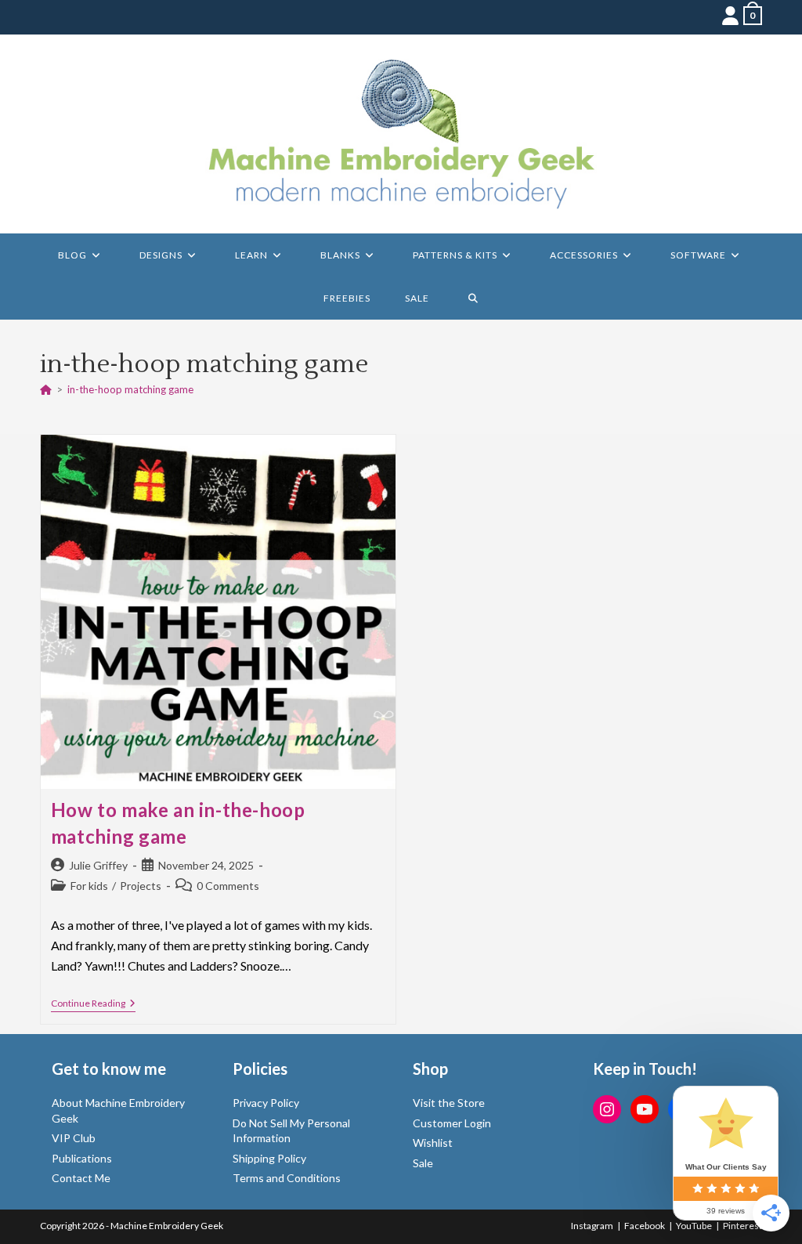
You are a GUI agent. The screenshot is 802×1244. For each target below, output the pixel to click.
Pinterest (742, 1225)
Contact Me (81, 1177)
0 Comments (228, 885)
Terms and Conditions (287, 1177)
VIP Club (74, 1138)
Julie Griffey (98, 865)
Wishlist (433, 1142)
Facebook (644, 1225)
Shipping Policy (269, 1158)
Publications (82, 1158)
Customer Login (452, 1123)
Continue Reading (93, 1004)
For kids (89, 885)
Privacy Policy (266, 1102)
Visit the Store (449, 1102)
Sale (423, 1163)
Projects (140, 885)
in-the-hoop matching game (130, 389)
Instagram (592, 1225)
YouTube (694, 1225)
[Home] (46, 389)
